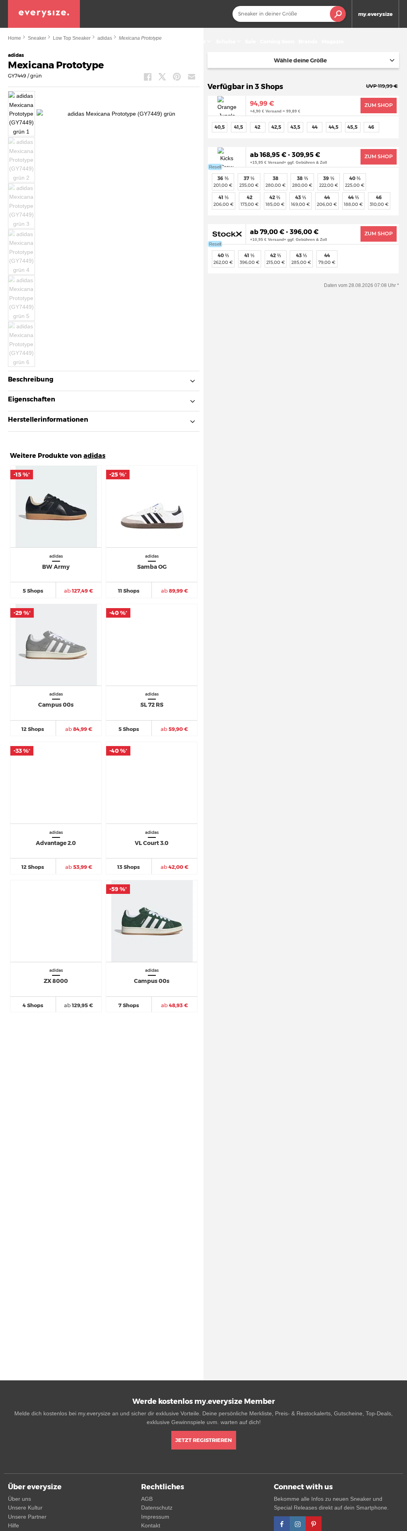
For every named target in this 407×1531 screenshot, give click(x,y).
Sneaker (195, 41)
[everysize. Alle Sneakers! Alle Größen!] (44, 14)
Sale (250, 41)
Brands (308, 41)
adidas (94, 455)
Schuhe (226, 41)
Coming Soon (277, 41)
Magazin (333, 41)
